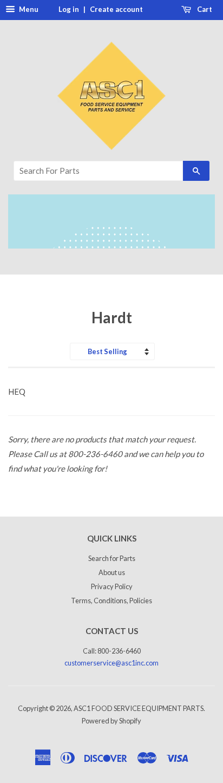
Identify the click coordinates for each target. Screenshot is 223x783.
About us (112, 572)
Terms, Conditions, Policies (111, 600)
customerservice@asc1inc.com (111, 662)
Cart (203, 9)
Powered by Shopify (111, 720)
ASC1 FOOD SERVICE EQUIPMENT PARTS (139, 708)
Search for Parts (111, 558)
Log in (68, 9)
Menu (27, 9)
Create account (116, 9)
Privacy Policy (112, 586)
